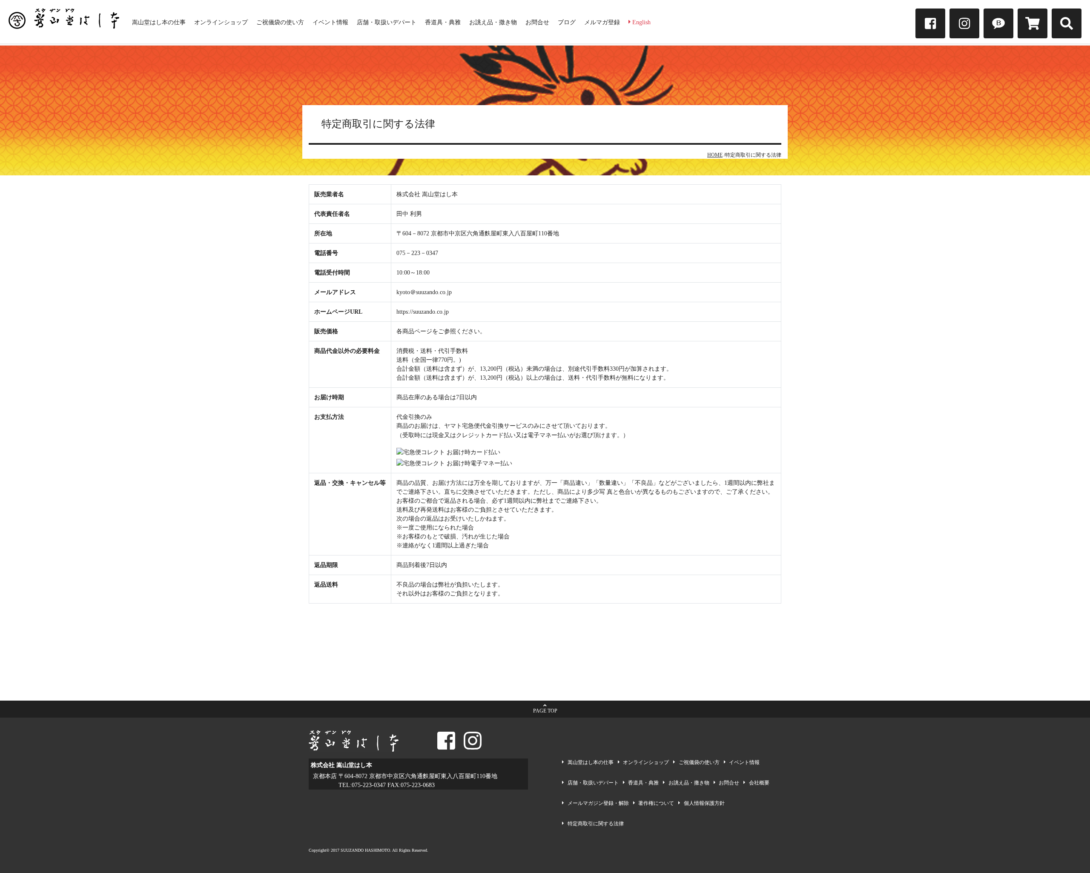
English (641, 22)
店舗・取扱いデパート (386, 22)
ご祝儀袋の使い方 (280, 22)
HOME (715, 155)
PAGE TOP (545, 711)
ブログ (567, 22)
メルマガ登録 (602, 22)
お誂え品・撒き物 (493, 22)
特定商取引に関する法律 (596, 824)
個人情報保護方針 (704, 803)
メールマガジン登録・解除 (598, 803)
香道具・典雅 (443, 22)
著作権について (656, 803)
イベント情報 (330, 22)
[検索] (1066, 23)
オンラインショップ (221, 22)
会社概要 (759, 783)
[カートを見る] (1032, 23)
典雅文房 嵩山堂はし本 (64, 22)
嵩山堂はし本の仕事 (159, 22)
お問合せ (537, 22)
